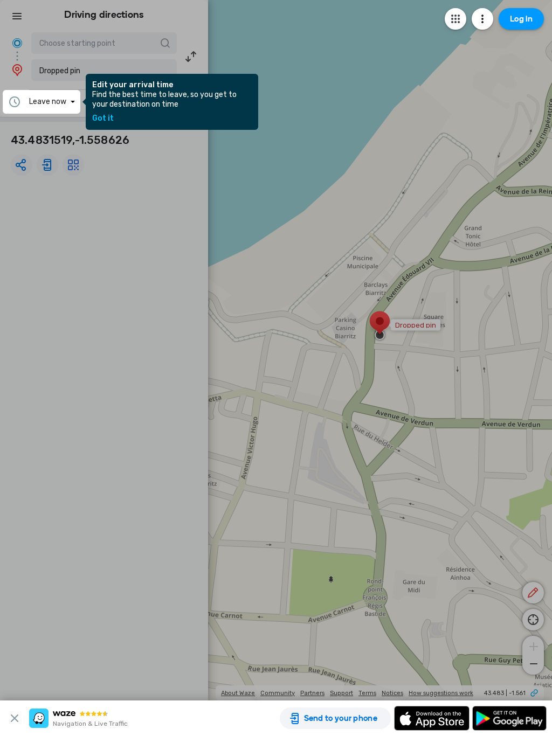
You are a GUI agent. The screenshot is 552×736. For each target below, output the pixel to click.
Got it (103, 118)
